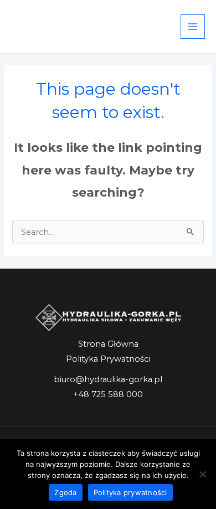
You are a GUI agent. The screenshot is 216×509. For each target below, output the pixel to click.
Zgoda (65, 492)
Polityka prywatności (130, 492)
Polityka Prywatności (108, 359)
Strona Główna (108, 344)
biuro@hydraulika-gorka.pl (108, 379)
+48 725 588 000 (108, 394)
